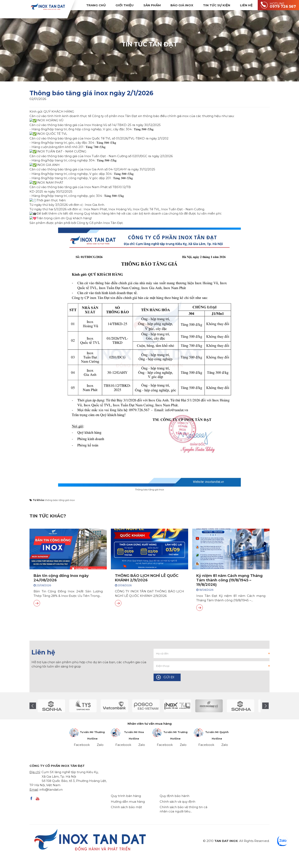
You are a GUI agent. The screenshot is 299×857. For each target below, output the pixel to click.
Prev (32, 705)
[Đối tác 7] (146, 705)
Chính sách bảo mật (126, 807)
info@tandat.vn (51, 789)
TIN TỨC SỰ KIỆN (216, 5)
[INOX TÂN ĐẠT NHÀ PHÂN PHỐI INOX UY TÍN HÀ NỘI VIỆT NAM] (47, 6)
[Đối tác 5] (83, 705)
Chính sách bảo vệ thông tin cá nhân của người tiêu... (183, 809)
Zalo (100, 745)
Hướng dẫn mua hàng (128, 801)
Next (265, 705)
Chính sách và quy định (177, 801)
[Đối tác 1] (178, 705)
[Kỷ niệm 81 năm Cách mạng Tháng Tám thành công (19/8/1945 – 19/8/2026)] (199, 607)
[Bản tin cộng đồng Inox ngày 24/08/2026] (37, 603)
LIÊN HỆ (246, 5)
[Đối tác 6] (115, 705)
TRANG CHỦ (96, 5)
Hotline (92, 738)
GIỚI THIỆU (125, 5)
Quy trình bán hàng (126, 796)
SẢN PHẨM (152, 5)
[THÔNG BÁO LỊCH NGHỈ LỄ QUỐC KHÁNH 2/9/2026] (118, 603)
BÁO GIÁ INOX (181, 5)
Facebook (82, 745)
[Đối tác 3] (209, 705)
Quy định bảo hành (174, 796)
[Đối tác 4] (52, 705)
